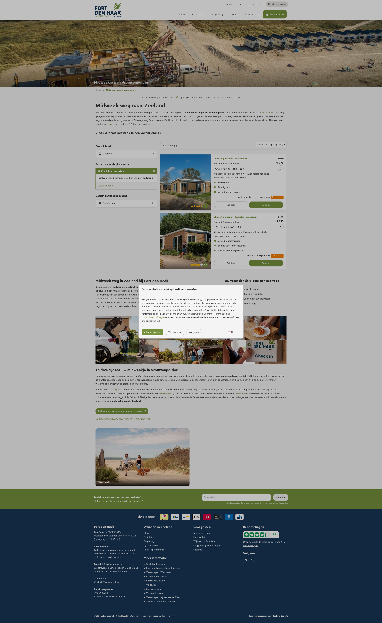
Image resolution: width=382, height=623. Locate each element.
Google (160, 317)
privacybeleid (148, 317)
